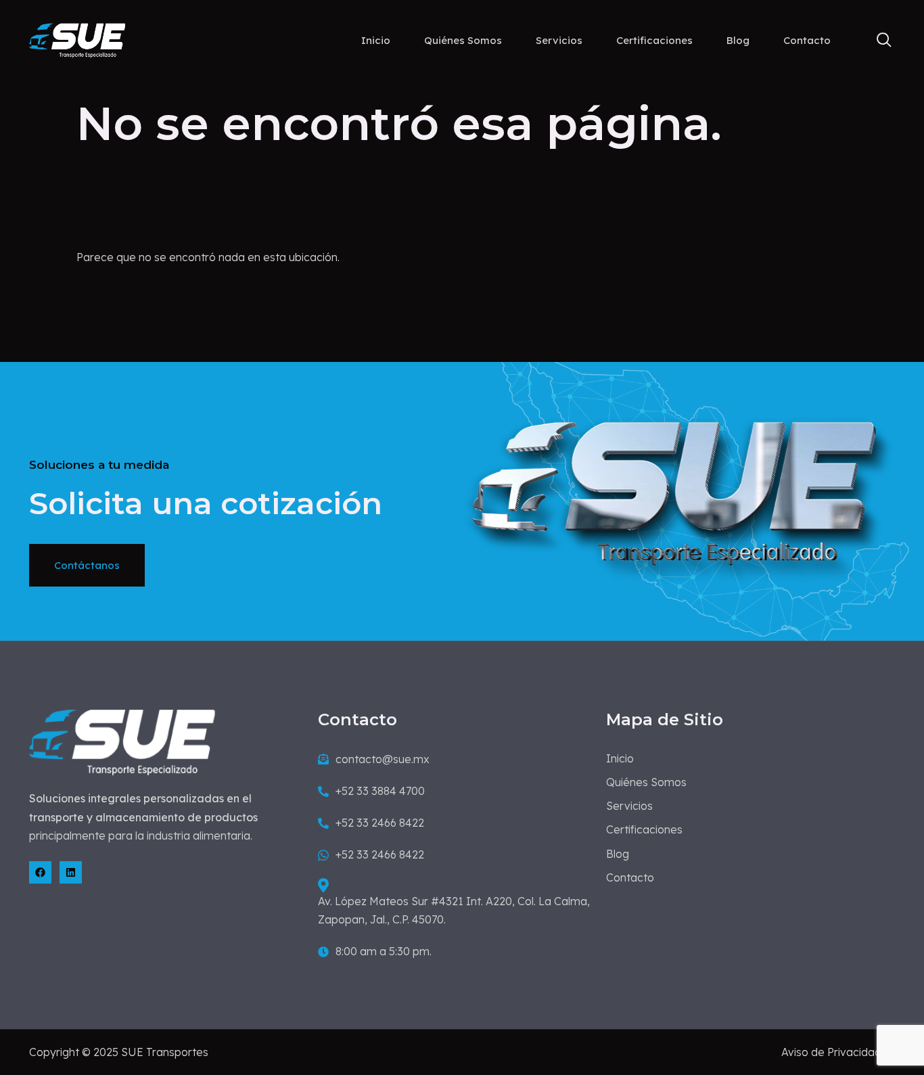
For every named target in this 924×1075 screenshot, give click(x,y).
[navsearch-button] (878, 40)
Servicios (559, 40)
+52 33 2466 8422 (380, 822)
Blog (737, 40)
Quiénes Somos (463, 40)
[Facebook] (40, 872)
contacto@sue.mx (383, 759)
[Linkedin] (71, 872)
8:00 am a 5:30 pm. (384, 951)
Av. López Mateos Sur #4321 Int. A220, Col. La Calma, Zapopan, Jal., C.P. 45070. (454, 910)
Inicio (375, 40)
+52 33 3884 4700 (380, 791)
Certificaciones (654, 40)
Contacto (807, 40)
